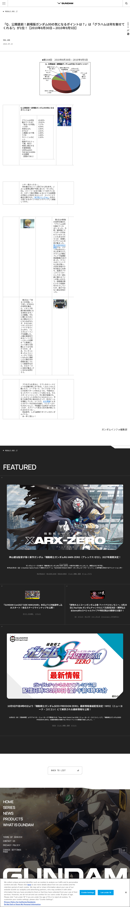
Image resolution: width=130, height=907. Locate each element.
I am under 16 (105, 892)
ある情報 (46, 401)
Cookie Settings (87, 892)
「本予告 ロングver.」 (41, 197)
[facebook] (127, 34)
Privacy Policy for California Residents (19, 902)
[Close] (126, 892)
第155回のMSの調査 (59, 246)
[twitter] (128, 30)
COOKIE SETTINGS (14, 851)
